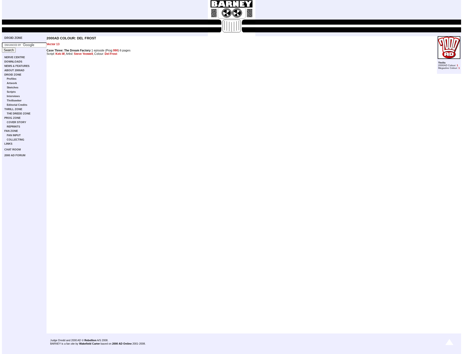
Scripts (11, 91)
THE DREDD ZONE (18, 113)
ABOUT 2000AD (14, 70)
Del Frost (111, 54)
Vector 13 (53, 44)
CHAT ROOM (12, 149)
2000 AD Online (122, 343)
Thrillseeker (14, 100)
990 (115, 50)
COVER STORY (16, 122)
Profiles (11, 78)
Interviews (13, 96)
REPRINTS (13, 126)
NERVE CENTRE (14, 57)
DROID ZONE (13, 38)
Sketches (12, 87)
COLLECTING (15, 139)
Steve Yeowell (83, 54)
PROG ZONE (12, 117)
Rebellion (90, 340)
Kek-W (60, 54)
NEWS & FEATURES (16, 65)
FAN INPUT (14, 135)
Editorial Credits (17, 104)
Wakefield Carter (89, 343)
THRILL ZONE (13, 109)
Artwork (12, 83)
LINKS (8, 143)
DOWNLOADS (13, 61)
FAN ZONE (11, 130)
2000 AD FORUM (14, 155)
